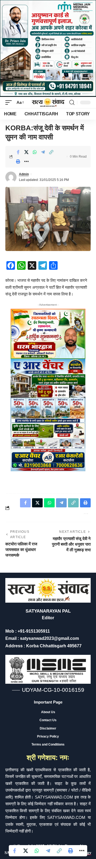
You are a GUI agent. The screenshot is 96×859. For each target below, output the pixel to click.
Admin (24, 174)
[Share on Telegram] (43, 152)
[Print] (18, 161)
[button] (9, 102)
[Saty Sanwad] (48, 103)
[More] (26, 161)
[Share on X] (26, 152)
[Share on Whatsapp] (34, 152)
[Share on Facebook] (18, 152)
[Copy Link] (51, 152)
